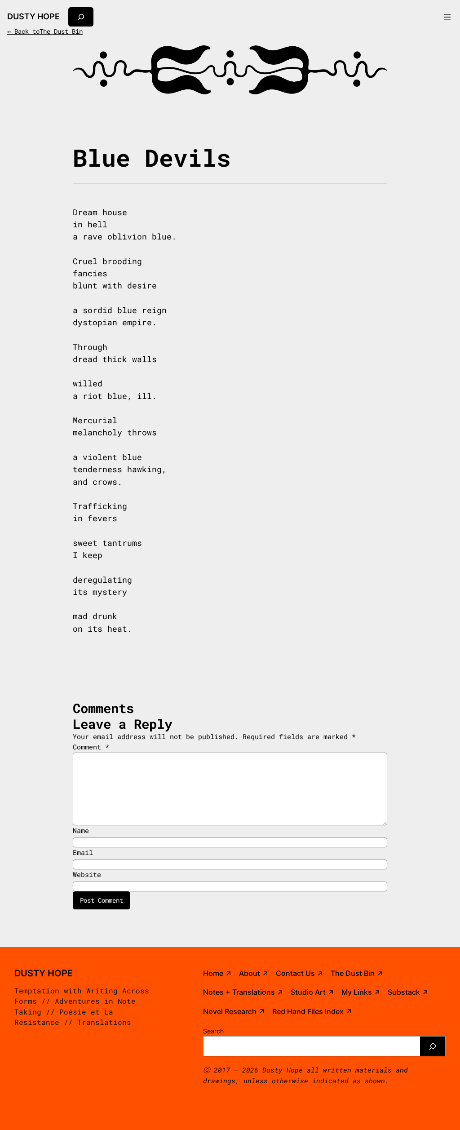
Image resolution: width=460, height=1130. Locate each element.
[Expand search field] (80, 17)
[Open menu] (447, 17)
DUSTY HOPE (33, 16)
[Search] (432, 1046)
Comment (91, 746)
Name (81, 830)
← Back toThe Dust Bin (45, 31)
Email (83, 852)
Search (213, 1031)
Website (87, 874)
